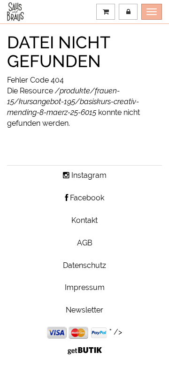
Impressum (85, 287)
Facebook (86, 197)
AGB (84, 242)
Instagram (88, 175)
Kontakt (84, 220)
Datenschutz (84, 265)
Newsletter (84, 309)
